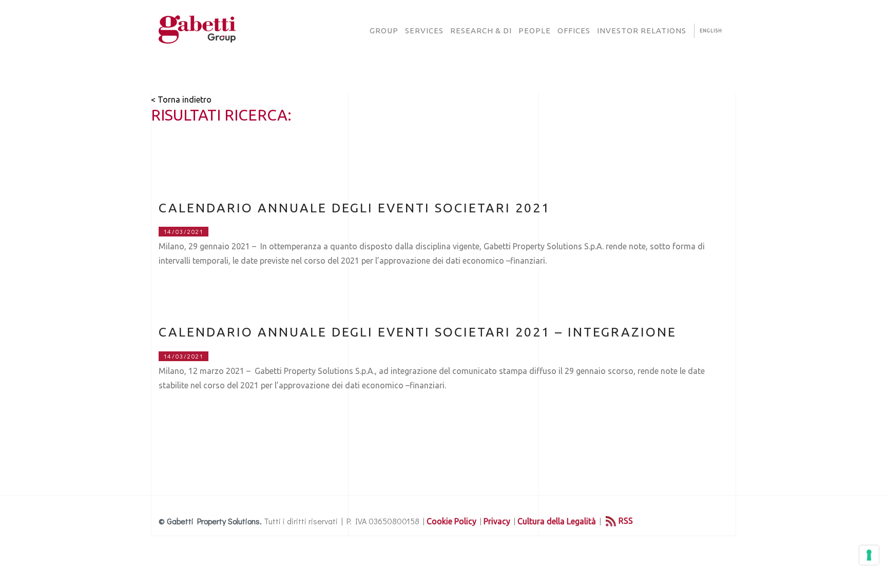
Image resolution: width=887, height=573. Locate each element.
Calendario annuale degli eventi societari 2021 (354, 208)
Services (424, 30)
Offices (573, 30)
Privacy (497, 521)
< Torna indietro (181, 99)
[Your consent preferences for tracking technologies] (869, 555)
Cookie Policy (451, 521)
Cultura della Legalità (556, 521)
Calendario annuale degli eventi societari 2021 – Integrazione (418, 332)
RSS (626, 520)
